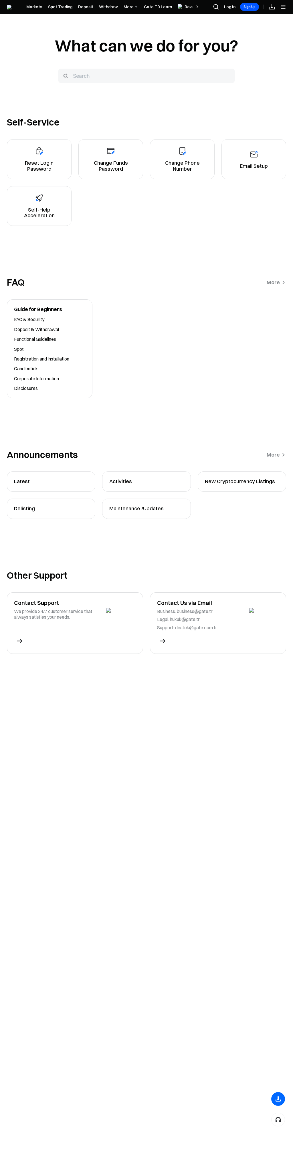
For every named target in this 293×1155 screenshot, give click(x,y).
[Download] (278, 1099)
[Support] (278, 1119)
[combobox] (146, 76)
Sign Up (249, 7)
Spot (19, 349)
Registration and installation (41, 358)
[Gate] (14, 6)
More (273, 283)
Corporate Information (36, 378)
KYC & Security (29, 319)
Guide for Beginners (38, 309)
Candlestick (26, 368)
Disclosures (26, 388)
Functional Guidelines (35, 339)
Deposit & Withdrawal (36, 329)
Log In (229, 7)
